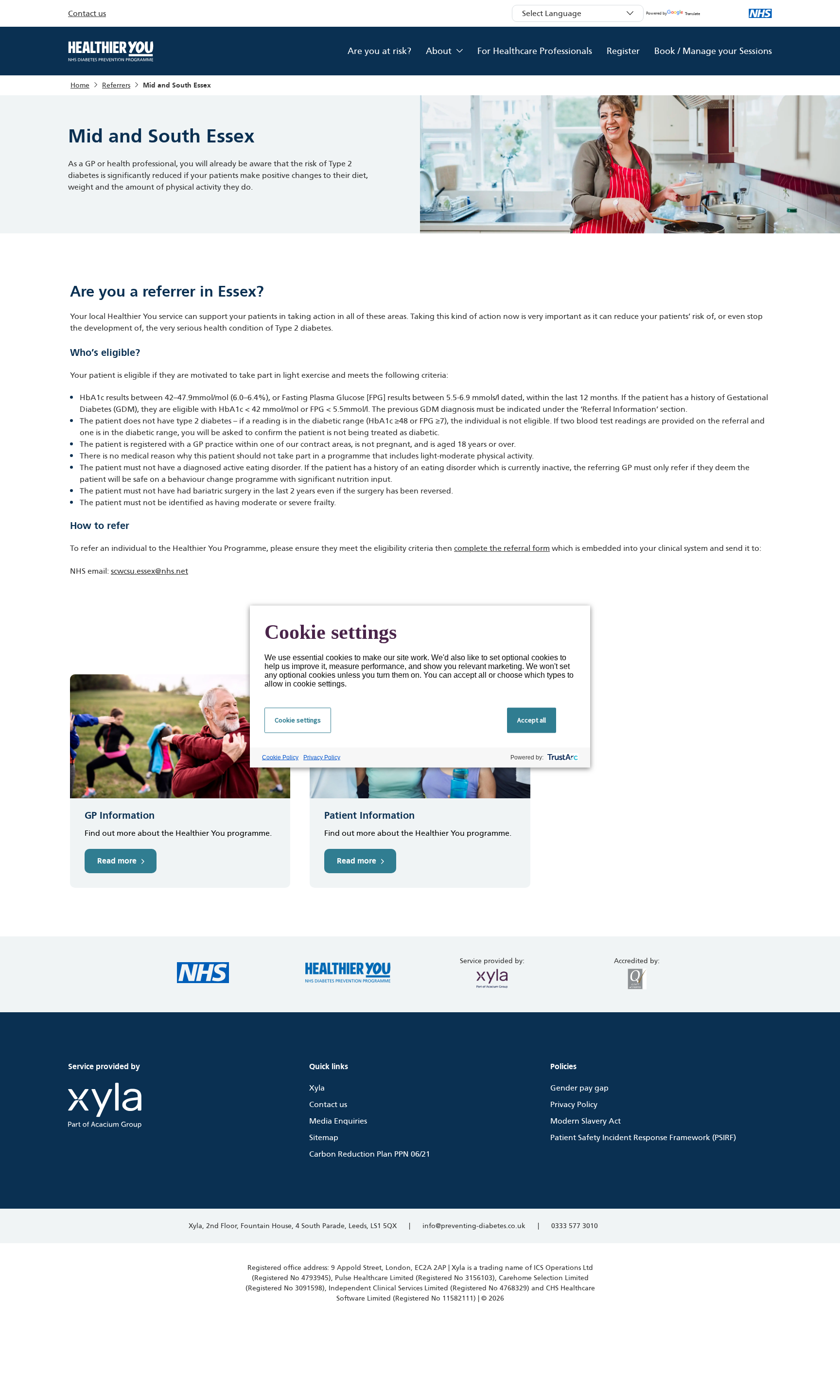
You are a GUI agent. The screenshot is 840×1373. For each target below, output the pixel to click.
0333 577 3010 (574, 1226)
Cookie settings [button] (298, 720)
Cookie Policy (280, 757)
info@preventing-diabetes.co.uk (473, 1226)
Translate (692, 14)
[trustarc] (561, 757)
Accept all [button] (531, 720)
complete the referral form (502, 548)
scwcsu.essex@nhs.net (149, 571)
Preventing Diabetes (111, 51)
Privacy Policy (321, 757)
